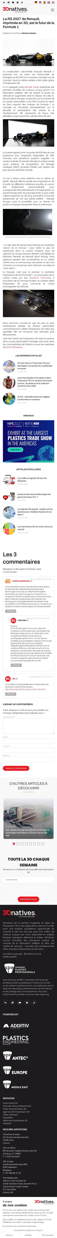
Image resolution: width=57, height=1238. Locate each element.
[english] (40, 2)
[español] (44, 2)
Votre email (11, 879)
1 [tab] (14, 844)
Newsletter (8, 1117)
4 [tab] (26, 844)
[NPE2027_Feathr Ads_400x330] (28, 441)
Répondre (10, 611)
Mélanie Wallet (29, 33)
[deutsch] (36, 2)
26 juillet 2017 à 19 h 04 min (38, 618)
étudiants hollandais (40, 278)
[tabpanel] (28, 818)
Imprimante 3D (10, 1103)
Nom (5, 737)
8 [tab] (43, 844)
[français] (49, 2)
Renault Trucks (32, 87)
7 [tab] (38, 844)
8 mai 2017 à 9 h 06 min (41, 579)
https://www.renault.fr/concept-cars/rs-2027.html (25, 689)
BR (13, 679)
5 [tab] (30, 844)
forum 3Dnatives (14, 347)
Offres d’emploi (10, 1114)
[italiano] (53, 2)
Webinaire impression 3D (15, 1120)
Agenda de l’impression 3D (16, 1111)
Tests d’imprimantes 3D (14, 1109)
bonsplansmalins (21, 581)
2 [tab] (18, 844)
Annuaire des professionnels (17, 1106)
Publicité (7, 1123)
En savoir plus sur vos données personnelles (20, 1226)
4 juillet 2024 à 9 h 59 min (40, 676)
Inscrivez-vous (28, 899)
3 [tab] (22, 844)
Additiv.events (10, 956)
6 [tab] (34, 844)
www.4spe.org (42, 994)
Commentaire (8, 717)
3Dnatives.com (31, 954)
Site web (6, 755)
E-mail (6, 746)
